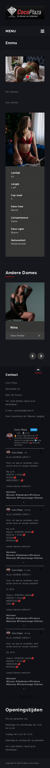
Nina (14, 327)
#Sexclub (11, 498)
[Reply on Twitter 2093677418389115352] (8, 502)
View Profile (17, 335)
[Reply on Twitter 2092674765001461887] (8, 688)
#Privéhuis (34, 495)
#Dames (38, 498)
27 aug (27, 570)
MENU (11, 31)
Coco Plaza (17, 452)
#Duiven (10, 495)
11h (26, 453)
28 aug (27, 510)
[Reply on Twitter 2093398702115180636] (8, 562)
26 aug (27, 633)
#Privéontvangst (25, 498)
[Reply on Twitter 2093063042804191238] (8, 625)
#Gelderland (22, 495)
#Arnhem (11, 492)
